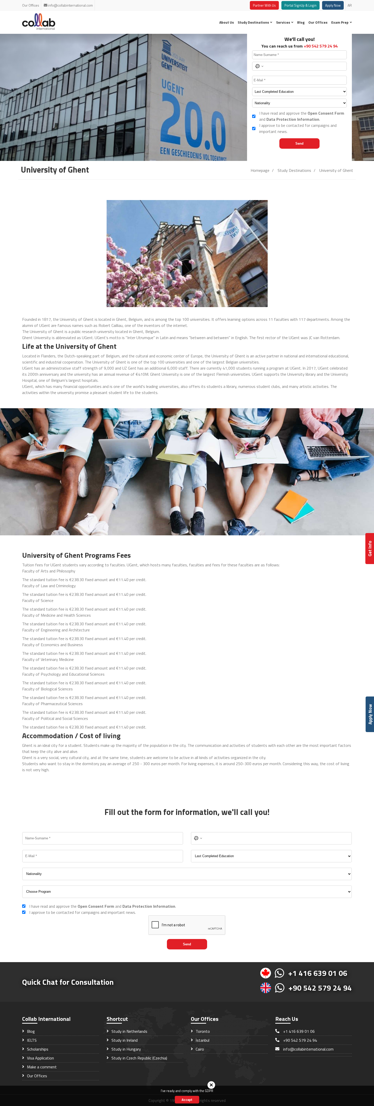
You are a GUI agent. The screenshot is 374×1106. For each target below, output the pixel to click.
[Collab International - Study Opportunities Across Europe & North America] (38, 28)
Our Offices (30, 5)
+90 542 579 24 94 (321, 46)
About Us (226, 22)
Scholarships (37, 1049)
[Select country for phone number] (259, 66)
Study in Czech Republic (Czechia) (138, 1058)
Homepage (260, 170)
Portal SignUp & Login (300, 5)
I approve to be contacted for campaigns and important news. (298, 128)
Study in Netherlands (128, 1031)
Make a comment (41, 1067)
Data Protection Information (292, 119)
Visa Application (40, 1058)
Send (299, 143)
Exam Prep (340, 22)
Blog (301, 22)
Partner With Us (264, 5)
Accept (187, 1099)
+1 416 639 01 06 (317, 973)
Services (283, 22)
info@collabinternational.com (70, 5)
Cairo (199, 1049)
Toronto (202, 1031)
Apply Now (333, 5)
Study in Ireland (124, 1040)
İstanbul (202, 1040)
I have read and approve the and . (301, 116)
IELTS (31, 1040)
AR (350, 5)
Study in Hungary (125, 1049)
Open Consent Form (326, 113)
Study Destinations (254, 22)
